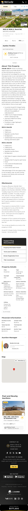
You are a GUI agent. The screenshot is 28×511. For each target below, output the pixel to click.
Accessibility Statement (22, 486)
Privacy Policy (4, 486)
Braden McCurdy (14, 343)
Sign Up (14, 466)
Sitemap (15, 486)
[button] (24, 7)
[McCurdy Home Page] (7, 2)
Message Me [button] (15, 348)
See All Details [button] (6, 311)
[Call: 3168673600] (23, 2)
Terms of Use (10, 486)
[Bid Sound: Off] (22, 6)
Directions (21, 360)
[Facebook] (7, 453)
